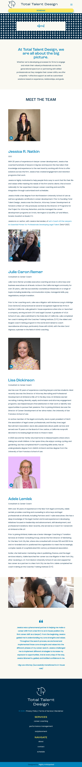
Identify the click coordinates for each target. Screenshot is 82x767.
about (40, 741)
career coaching (41, 721)
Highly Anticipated (46, 764)
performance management (41, 726)
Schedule (41, 10)
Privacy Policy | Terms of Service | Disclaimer (44, 711)
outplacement (41, 731)
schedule (41, 751)
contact (41, 746)
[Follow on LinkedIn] (11, 138)
